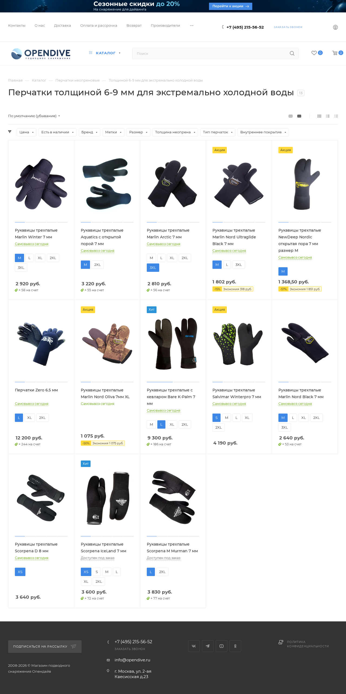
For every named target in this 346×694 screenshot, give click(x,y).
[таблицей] (336, 115)
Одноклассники (235, 646)
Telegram (208, 646)
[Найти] (292, 53)
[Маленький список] (290, 115)
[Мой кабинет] (335, 28)
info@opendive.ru (132, 659)
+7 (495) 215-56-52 (245, 27)
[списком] (327, 115)
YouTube (221, 646)
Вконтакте (194, 646)
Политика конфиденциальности (308, 644)
